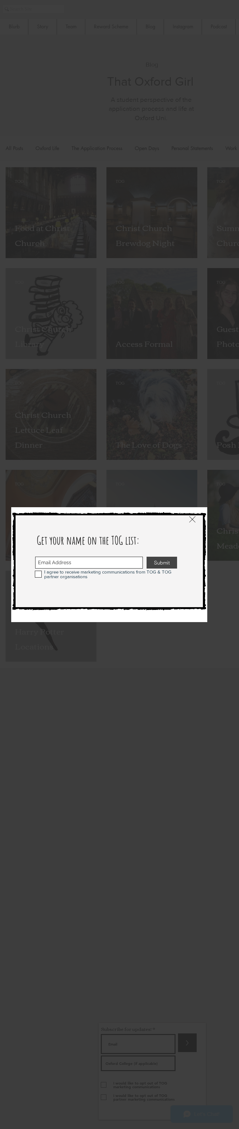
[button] (192, 519)
